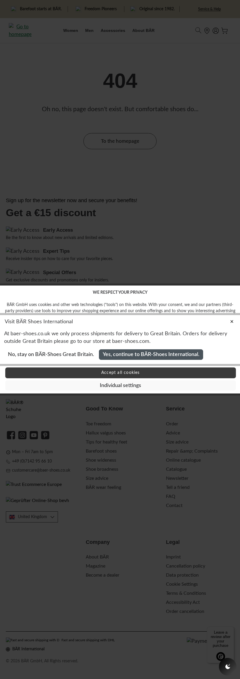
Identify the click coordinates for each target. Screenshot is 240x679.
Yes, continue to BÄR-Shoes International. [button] (151, 354)
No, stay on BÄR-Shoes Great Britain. (51, 354)
